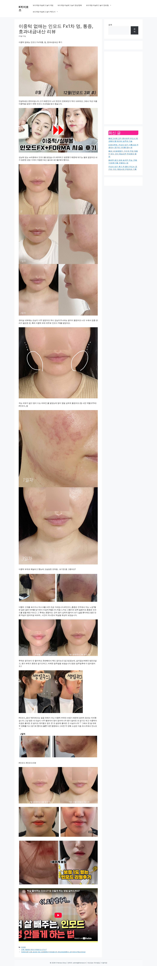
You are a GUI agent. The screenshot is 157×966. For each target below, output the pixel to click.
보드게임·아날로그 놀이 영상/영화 (70, 5)
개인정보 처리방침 (93, 963)
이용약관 (104, 963)
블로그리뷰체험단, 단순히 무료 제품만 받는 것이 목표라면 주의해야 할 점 (123, 154)
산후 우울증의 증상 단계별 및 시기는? (33, 949)
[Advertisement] (123, 88)
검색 (110, 25)
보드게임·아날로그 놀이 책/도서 (44, 12)
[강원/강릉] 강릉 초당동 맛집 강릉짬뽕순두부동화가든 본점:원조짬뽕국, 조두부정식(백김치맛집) (53, 952)
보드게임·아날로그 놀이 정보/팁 (97, 5)
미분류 (23, 947)
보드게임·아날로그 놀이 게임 (43, 5)
